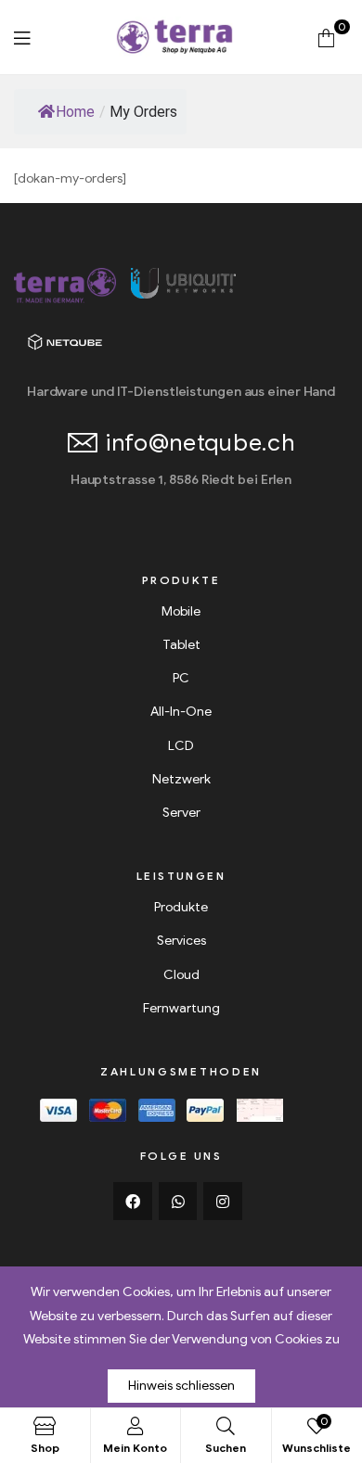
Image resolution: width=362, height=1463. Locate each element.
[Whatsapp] (178, 1201)
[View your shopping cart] (326, 36)
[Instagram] (222, 1201)
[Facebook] (132, 1201)
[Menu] (22, 37)
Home (75, 112)
